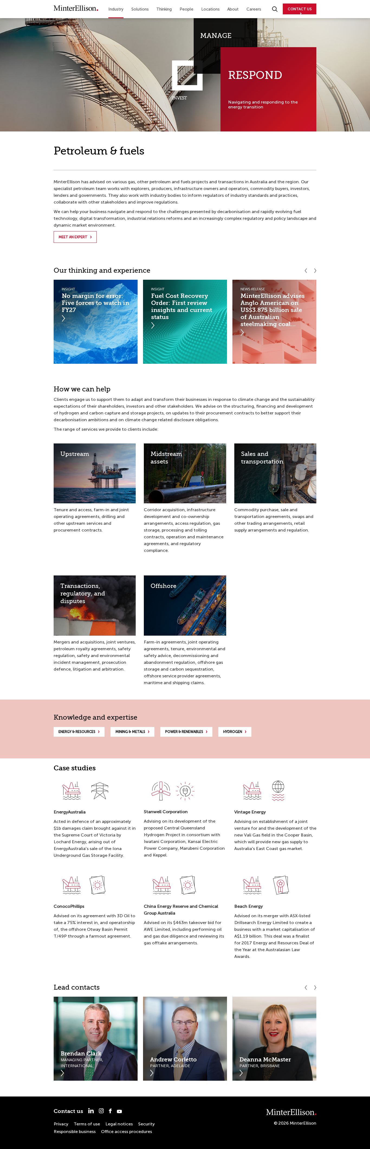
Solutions (140, 9)
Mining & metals (130, 732)
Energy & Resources (77, 732)
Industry (116, 9)
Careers (253, 9)
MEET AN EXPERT (73, 237)
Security (146, 1124)
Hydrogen (232, 732)
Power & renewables (184, 732)
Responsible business (75, 1131)
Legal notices (119, 1124)
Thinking (164, 9)
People (186, 9)
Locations (210, 9)
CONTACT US (300, 9)
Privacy (61, 1124)
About (233, 9)
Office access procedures (126, 1131)
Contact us (68, 1111)
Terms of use (87, 1124)
